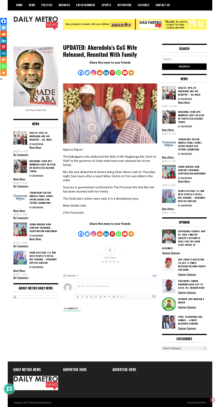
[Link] (114, 297)
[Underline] (87, 297)
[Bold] (78, 297)
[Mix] (3, 60)
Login (154, 275)
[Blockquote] (105, 297)
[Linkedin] (106, 71)
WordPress (202, 402)
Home (19, 5)
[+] (122, 296)
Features (143, 5)
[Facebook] (81, 71)
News (32, 5)
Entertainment (86, 5)
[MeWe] (3, 53)
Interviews (124, 5)
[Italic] (82, 297)
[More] (131, 71)
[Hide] (1, 79)
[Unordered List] (100, 297)
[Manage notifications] (212, 399)
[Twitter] (87, 71)
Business (64, 5)
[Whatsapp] (118, 71)
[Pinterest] (112, 71)
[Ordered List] (96, 297)
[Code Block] (109, 297)
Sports (106, 5)
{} (118, 296)
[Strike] (91, 297)
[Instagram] (93, 71)
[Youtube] (125, 71)
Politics (46, 5)
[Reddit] (100, 71)
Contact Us (163, 5)
